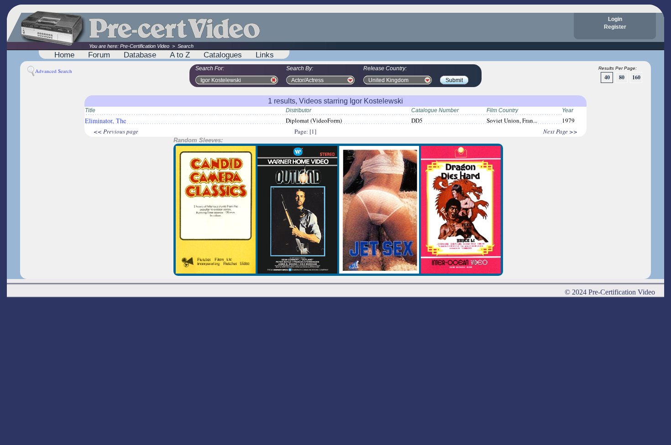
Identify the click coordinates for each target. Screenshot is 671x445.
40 (607, 77)
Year (567, 110)
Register (615, 27)
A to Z (180, 55)
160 (636, 77)
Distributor (298, 110)
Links (265, 55)
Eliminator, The (105, 120)
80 (621, 77)
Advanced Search (53, 70)
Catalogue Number (435, 110)
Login (615, 19)
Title (90, 110)
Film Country (502, 110)
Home (64, 55)
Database (140, 55)
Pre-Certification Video (144, 46)
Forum (99, 55)
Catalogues (223, 55)
